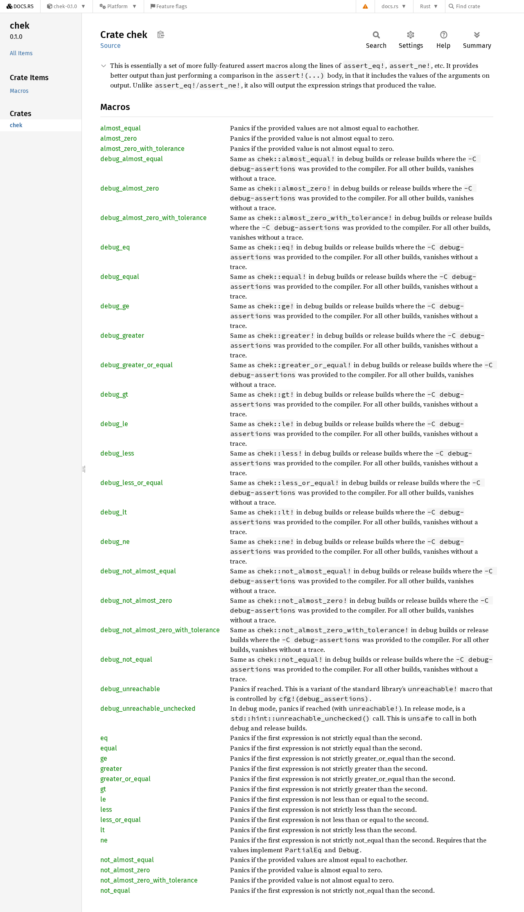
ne (104, 840)
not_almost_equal (127, 860)
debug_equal (119, 277)
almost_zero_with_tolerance (142, 149)
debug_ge (114, 306)
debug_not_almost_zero (136, 600)
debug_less (117, 453)
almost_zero (118, 138)
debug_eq (115, 247)
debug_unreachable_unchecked (148, 708)
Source (110, 45)
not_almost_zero (125, 870)
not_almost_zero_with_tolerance (149, 880)
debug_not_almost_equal (138, 571)
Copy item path (160, 34)
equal (108, 748)
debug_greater (122, 335)
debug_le (114, 424)
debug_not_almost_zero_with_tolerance (160, 630)
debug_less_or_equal (131, 483)
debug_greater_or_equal (136, 365)
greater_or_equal (125, 779)
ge (103, 758)
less (106, 809)
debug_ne (115, 542)
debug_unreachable (130, 689)
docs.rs (390, 6)
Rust (425, 6)
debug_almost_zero (129, 188)
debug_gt (114, 394)
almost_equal (120, 128)
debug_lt (113, 512)
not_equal (115, 890)
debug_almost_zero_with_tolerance (153, 218)
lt (102, 830)
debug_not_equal (126, 659)
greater (111, 769)
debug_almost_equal (131, 159)
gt (103, 789)
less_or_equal (120, 820)
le (103, 799)
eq (104, 738)
